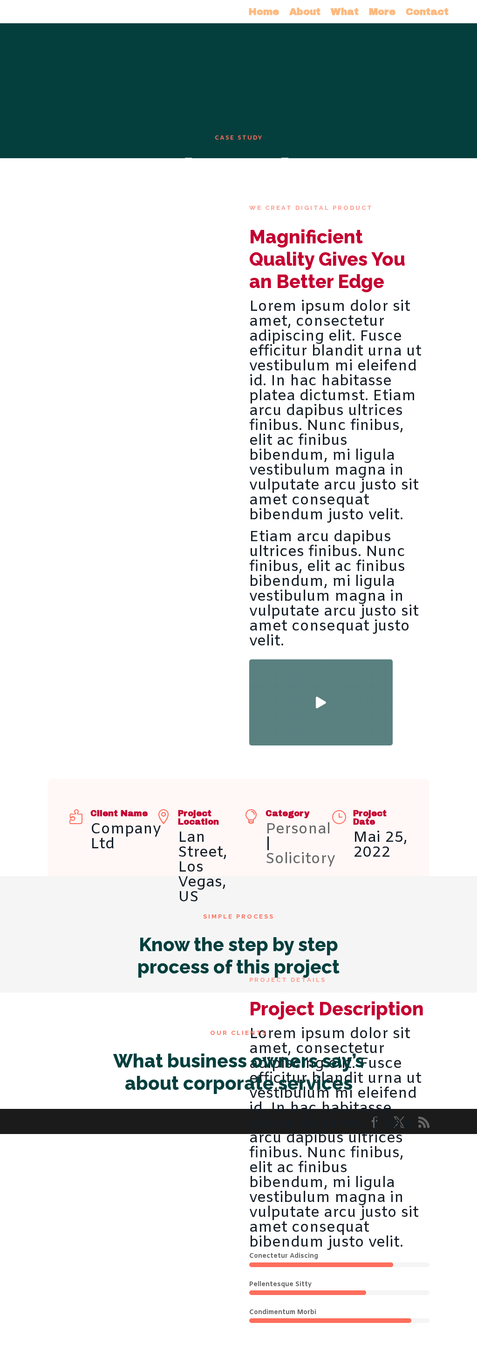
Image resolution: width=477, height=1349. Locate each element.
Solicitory (300, 859)
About (304, 12)
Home (263, 12)
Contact (427, 12)
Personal (298, 829)
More (382, 12)
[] (321, 742)
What (345, 12)
